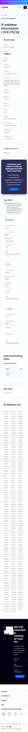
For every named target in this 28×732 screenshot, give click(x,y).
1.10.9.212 (6, 440)
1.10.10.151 (6, 595)
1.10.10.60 (20, 521)
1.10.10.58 (6, 521)
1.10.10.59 (13, 521)
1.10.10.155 (13, 597)
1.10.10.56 (13, 519)
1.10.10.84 (20, 540)
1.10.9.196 (20, 426)
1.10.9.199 (20, 428)
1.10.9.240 (13, 461)
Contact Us (14, 189)
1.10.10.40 (6, 507)
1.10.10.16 (6, 488)
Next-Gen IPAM (17, 659)
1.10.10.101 (13, 554)
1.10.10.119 (13, 568)
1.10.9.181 (20, 414)
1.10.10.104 (13, 557)
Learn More (20, 676)
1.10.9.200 (6, 430)
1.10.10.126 (20, 573)
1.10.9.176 (6, 411)
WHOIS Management (18, 671)
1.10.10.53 (13, 516)
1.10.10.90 (20, 545)
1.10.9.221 (6, 447)
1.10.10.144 (20, 588)
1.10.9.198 (13, 428)
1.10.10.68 (13, 528)
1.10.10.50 (13, 514)
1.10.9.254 (6, 473)
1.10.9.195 (13, 426)
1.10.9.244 (20, 464)
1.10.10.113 (13, 564)
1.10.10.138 (20, 583)
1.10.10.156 (20, 597)
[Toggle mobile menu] (25, 7)
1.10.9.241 (20, 461)
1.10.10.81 (20, 538)
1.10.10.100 (6, 554)
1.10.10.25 (6, 495)
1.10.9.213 (13, 440)
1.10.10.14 (13, 485)
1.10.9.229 (20, 452)
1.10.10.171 (20, 609)
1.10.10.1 (5, 476)
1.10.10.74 (13, 533)
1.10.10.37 (6, 504)
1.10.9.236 (6, 459)
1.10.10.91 (6, 547)
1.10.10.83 (13, 540)
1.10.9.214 (20, 440)
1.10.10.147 (20, 590)
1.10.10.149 (13, 592)
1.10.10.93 (20, 547)
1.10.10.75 (20, 533)
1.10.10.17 (13, 488)
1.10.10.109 (6, 561)
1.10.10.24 (20, 492)
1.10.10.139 (6, 585)
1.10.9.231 (13, 454)
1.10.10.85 (6, 542)
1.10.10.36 (20, 502)
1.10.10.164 (13, 604)
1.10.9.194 (6, 426)
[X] (5, 724)
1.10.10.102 (20, 554)
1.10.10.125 (13, 573)
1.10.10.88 (6, 545)
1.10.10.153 (20, 595)
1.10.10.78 (20, 535)
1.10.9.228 (13, 452)
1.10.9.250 (20, 469)
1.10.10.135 (20, 580)
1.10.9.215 (6, 442)
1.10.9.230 (6, 454)
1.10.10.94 (6, 549)
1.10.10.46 (6, 511)
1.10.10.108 (20, 559)
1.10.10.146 (13, 590)
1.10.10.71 (13, 530)
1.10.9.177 (13, 411)
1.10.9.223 (20, 447)
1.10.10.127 (6, 576)
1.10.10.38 (13, 504)
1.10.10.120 (20, 568)
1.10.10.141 (20, 585)
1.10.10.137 (13, 583)
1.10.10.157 (6, 599)
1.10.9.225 (13, 449)
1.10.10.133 (6, 580)
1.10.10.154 (6, 597)
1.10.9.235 (20, 457)
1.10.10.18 (20, 488)
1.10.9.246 (13, 466)
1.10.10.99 (20, 552)
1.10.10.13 (6, 485)
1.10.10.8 (13, 480)
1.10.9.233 (6, 457)
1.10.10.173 (13, 611)
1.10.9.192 (13, 423)
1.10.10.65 (13, 526)
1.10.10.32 (13, 499)
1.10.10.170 (13, 609)
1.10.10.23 (13, 492)
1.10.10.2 (13, 476)
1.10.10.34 (6, 502)
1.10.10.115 (6, 566)
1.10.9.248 (6, 469)
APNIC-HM (7, 132)
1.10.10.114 (20, 564)
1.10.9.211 (20, 438)
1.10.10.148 (6, 592)
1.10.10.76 (6, 535)
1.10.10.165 (20, 604)
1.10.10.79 (6, 538)
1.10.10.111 (20, 561)
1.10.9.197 (6, 428)
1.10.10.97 (6, 552)
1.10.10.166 (6, 607)
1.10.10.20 (13, 490)
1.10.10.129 (20, 576)
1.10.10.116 (13, 566)
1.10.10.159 (20, 599)
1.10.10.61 (6, 523)
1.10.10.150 (20, 592)
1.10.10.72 (20, 530)
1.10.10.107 (13, 559)
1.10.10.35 (13, 502)
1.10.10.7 (6, 480)
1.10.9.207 (13, 435)
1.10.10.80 (13, 538)
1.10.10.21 (20, 490)
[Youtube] (2, 724)
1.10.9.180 (13, 414)
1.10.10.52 (6, 516)
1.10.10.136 (6, 583)
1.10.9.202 (20, 430)
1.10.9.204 (13, 433)
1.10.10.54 (20, 516)
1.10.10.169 (6, 609)
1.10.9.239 (6, 461)
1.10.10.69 (20, 528)
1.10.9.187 (20, 419)
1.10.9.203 (6, 433)
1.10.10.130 (6, 578)
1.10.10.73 (6, 533)
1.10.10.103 (6, 557)
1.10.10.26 (13, 495)
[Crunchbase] (14, 724)
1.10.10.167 (13, 607)
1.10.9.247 (20, 466)
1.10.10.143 (13, 588)
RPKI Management (18, 665)
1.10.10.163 (6, 604)
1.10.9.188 (6, 421)
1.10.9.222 (13, 447)
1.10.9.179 (6, 414)
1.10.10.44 (13, 509)
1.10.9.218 (6, 445)
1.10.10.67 (6, 528)
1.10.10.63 (20, 523)
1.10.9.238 (20, 459)
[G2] (17, 724)
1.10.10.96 (20, 549)
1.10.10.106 (6, 559)
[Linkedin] (8, 724)
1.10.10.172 (6, 611)
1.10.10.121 (6, 571)
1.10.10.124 (6, 573)
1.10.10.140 (13, 585)
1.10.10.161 (13, 602)
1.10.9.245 (6, 466)
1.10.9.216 (13, 442)
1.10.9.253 (20, 471)
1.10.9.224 (6, 449)
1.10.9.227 (6, 452)
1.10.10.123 (20, 571)
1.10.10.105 (20, 557)
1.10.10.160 (6, 602)
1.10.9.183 (13, 416)
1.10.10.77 (13, 535)
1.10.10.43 (6, 509)
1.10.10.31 (6, 499)
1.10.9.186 (13, 419)
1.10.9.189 (13, 421)
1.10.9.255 (13, 473)
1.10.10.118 (6, 568)
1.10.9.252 (13, 471)
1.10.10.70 (6, 530)
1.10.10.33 (20, 499)
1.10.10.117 (20, 566)
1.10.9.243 (13, 464)
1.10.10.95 (13, 549)
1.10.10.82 (6, 540)
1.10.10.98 (13, 552)
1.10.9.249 (13, 469)
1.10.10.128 (13, 576)
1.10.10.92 (13, 547)
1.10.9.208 (20, 435)
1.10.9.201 (13, 430)
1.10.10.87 (20, 542)
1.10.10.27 (20, 495)
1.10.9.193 (20, 423)
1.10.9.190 (20, 421)
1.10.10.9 (20, 480)
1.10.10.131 (13, 578)
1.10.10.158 (13, 599)
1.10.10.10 (6, 483)
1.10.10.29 (13, 497)
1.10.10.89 (13, 545)
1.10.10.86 (13, 542)
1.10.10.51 (20, 514)
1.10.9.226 (20, 449)
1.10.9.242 (6, 464)
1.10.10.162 (20, 602)
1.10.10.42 (20, 507)
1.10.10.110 (13, 561)
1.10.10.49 (6, 514)
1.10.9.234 (13, 457)
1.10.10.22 (6, 492)
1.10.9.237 (13, 459)
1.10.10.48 (20, 511)
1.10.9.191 (6, 423)
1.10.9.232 (20, 454)
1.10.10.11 (13, 483)
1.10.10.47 (13, 511)
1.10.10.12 (20, 483)
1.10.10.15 (20, 485)
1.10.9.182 (6, 416)
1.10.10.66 (20, 526)
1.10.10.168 (20, 607)
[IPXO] (4, 7)
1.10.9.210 (13, 438)
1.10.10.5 (13, 478)
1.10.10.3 (20, 476)
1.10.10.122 (13, 571)
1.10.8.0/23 (6, 153)
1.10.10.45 (20, 509)
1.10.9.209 (6, 438)
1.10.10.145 (6, 590)
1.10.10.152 (13, 595)
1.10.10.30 (20, 497)
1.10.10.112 (6, 564)
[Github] (11, 724)
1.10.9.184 (20, 416)
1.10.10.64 (6, 526)
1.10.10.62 (13, 523)
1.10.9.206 (6, 435)
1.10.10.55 (6, 519)
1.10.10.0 (20, 473)
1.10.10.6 (20, 478)
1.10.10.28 (6, 497)
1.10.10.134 (13, 580)
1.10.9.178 (20, 411)
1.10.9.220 (20, 445)
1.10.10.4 (6, 478)
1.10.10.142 (6, 588)
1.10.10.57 (20, 519)
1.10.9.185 (6, 419)
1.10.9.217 (20, 442)
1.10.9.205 (20, 433)
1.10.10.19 (6, 490)
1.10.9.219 (13, 445)
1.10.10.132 (20, 578)
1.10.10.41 (13, 507)
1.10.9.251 (6, 471)
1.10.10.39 (20, 504)
